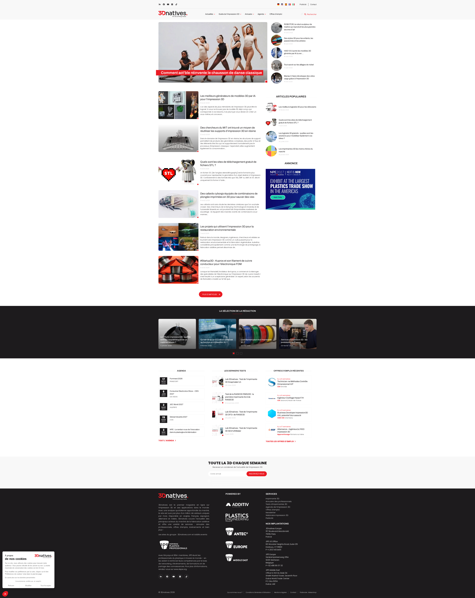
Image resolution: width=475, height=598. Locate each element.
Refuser (11, 586)
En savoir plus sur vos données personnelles (20, 577)
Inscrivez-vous (256, 474)
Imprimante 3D (272, 498)
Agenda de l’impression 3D (278, 507)
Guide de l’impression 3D (229, 14)
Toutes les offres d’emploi (280, 441)
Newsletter (271, 512)
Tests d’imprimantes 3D (276, 504)
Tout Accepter (45, 586)
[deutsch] (278, 4)
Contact (313, 4)
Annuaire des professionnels (279, 501)
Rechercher (312, 14)
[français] (290, 4)
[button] (5, 594)
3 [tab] (241, 353)
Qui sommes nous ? (234, 592)
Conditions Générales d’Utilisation (258, 592)
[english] (282, 4)
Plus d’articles (209, 294)
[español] (286, 4)
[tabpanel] (177, 334)
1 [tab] (234, 353)
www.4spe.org (180, 569)
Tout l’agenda (166, 440)
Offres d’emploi (276, 14)
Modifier (28, 586)
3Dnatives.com (184, 534)
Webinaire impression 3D (277, 515)
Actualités (209, 14)
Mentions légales (280, 592)
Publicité (303, 4)
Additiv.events (200, 534)
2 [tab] (237, 353)
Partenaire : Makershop (308, 592)
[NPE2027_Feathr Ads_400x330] (290, 209)
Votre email (215, 473)
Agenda (261, 14)
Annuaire (248, 14)
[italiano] (294, 4)
